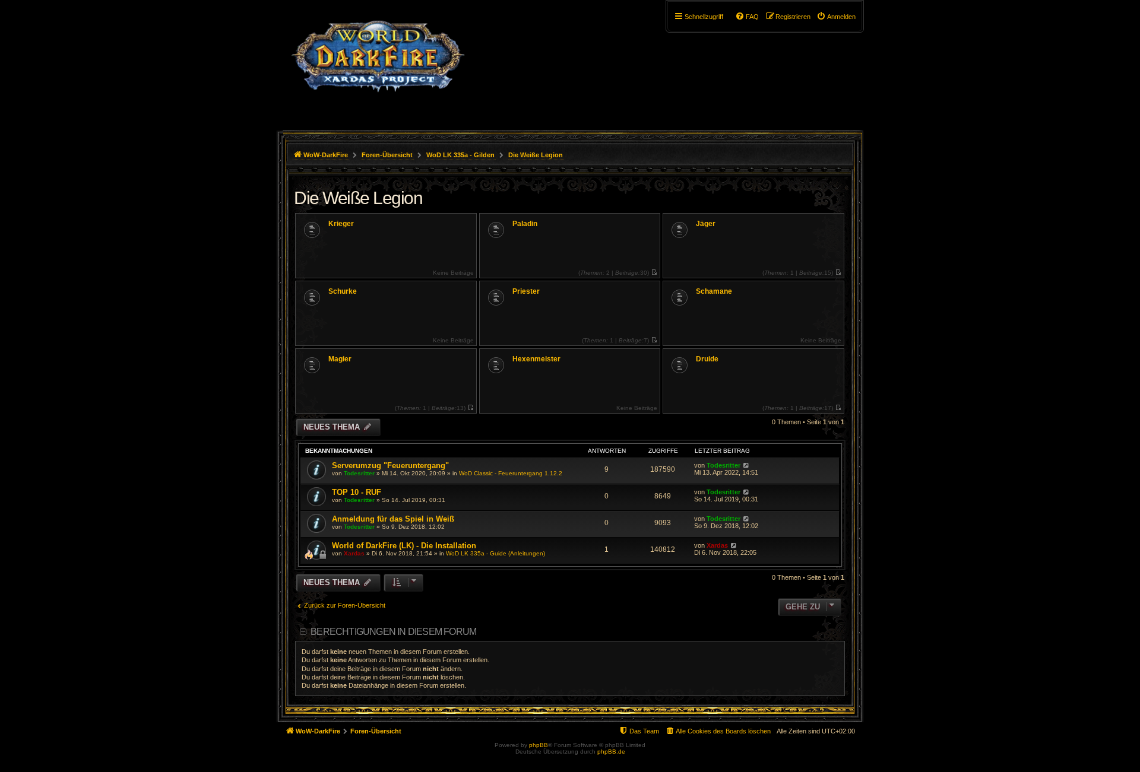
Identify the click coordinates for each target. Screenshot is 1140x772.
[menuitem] (836, 16)
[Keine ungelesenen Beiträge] (654, 272)
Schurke (342, 291)
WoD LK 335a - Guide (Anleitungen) (495, 553)
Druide (707, 359)
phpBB (538, 745)
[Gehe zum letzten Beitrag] (746, 465)
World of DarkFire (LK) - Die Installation (404, 545)
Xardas (354, 553)
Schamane (714, 291)
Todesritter (359, 473)
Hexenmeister (536, 359)
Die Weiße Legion (358, 198)
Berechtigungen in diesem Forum (393, 632)
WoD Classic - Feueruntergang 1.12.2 (510, 473)
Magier (340, 359)
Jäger (705, 224)
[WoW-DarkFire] (378, 62)
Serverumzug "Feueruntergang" (390, 465)
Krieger (341, 224)
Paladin (524, 224)
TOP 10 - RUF (356, 492)
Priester (526, 291)
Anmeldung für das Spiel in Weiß (393, 518)
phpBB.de (611, 751)
